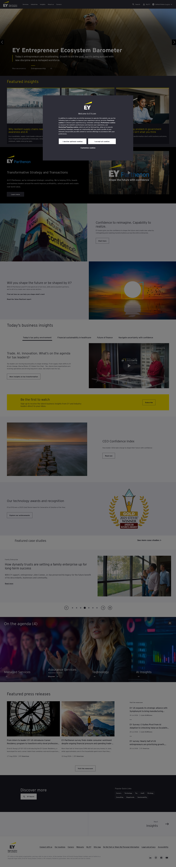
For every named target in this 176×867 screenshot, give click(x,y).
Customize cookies (88, 148)
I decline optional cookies (73, 141)
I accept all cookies (102, 141)
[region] (88, 127)
